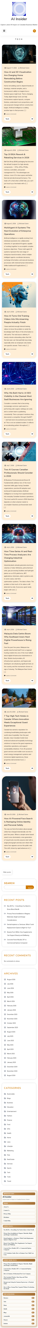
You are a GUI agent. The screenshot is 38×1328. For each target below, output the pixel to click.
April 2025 (10, 1049)
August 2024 (11, 1075)
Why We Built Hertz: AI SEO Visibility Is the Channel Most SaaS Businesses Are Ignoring (18, 396)
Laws (8, 1142)
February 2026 (11, 1005)
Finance (9, 1120)
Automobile (11, 1094)
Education (10, 1107)
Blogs (9, 1098)
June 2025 (10, 1040)
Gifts (8, 1129)
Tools (9, 1177)
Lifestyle (10, 1146)
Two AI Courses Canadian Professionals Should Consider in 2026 (18, 472)
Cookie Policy (7, 1221)
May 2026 (10, 992)
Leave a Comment (11, 114)
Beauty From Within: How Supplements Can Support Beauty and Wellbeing (19, 933)
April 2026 (10, 997)
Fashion (9, 1116)
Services (10, 1164)
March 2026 (11, 1001)
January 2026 (11, 1010)
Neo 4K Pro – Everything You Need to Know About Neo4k (19, 907)
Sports (9, 1168)
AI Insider (19, 19)
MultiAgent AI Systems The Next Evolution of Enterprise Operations (17, 231)
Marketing (10, 1150)
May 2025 (10, 1045)
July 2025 (10, 1036)
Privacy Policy (7, 1214)
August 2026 (11, 979)
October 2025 (11, 1023)
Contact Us (7, 1210)
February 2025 (11, 1058)
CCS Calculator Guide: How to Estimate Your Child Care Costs (19, 1254)
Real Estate (10, 1159)
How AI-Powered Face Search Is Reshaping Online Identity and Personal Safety (18, 821)
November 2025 (12, 1019)
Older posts (7, 872)
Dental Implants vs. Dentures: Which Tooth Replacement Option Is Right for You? (20, 926)
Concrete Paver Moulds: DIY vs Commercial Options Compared (17, 941)
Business (10, 1103)
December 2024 (12, 1067)
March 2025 (11, 1053)
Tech (7, 119)
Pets (8, 1155)
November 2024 (12, 1071)
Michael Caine (24, 68)
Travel (9, 1181)
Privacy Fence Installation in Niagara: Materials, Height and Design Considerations (18, 917)
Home (9, 1137)
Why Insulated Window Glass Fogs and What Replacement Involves (16, 1278)
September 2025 (12, 1027)
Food (8, 1124)
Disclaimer (6, 1217)
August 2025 (11, 1032)
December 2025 (12, 1014)
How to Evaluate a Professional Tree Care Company (17, 1274)
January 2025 (11, 1062)
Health (9, 1133)
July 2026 (10, 984)
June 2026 (10, 988)
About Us (6, 1207)
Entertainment (11, 1111)
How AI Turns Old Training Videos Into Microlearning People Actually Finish (16, 319)
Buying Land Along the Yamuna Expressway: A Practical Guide (19, 1283)
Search (9, 883)
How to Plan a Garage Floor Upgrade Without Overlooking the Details (19, 1287)
